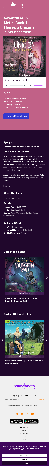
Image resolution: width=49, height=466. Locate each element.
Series (24, 430)
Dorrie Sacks (18, 102)
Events (24, 439)
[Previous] (2, 280)
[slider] (16, 86)
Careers (23, 436)
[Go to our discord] (22, 413)
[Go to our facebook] (16, 413)
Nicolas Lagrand (18, 227)
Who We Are (24, 433)
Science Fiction (9, 216)
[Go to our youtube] (32, 413)
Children (29, 213)
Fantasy (36, 213)
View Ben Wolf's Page (11, 198)
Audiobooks (24, 428)
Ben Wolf (11, 92)
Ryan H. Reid (18, 105)
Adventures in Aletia (18, 99)
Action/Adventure (18, 213)
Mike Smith (27, 230)
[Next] (46, 280)
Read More (7, 186)
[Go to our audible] (27, 413)
